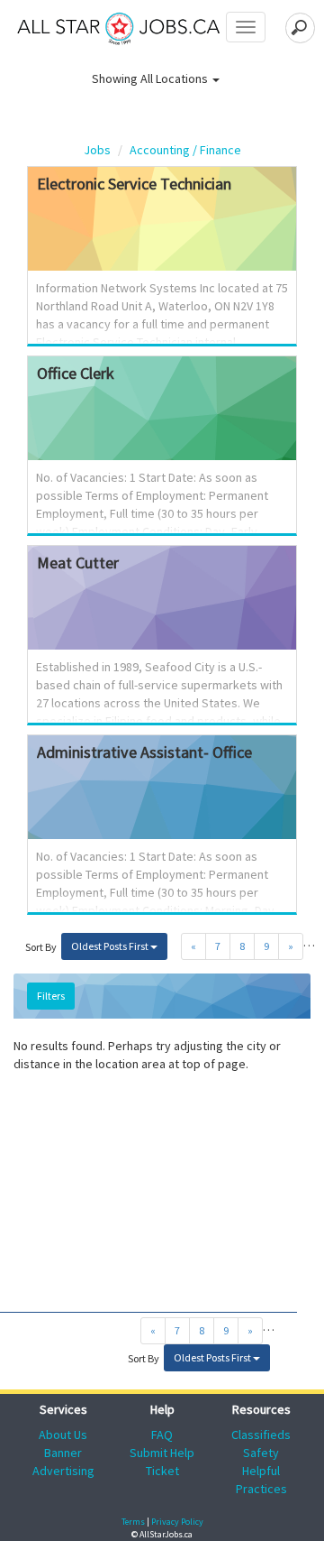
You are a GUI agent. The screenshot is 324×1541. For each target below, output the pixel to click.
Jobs (97, 150)
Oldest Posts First (110, 946)
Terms (133, 1521)
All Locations (175, 78)
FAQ (162, 1434)
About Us (63, 1434)
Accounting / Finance (185, 150)
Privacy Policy (177, 1521)
